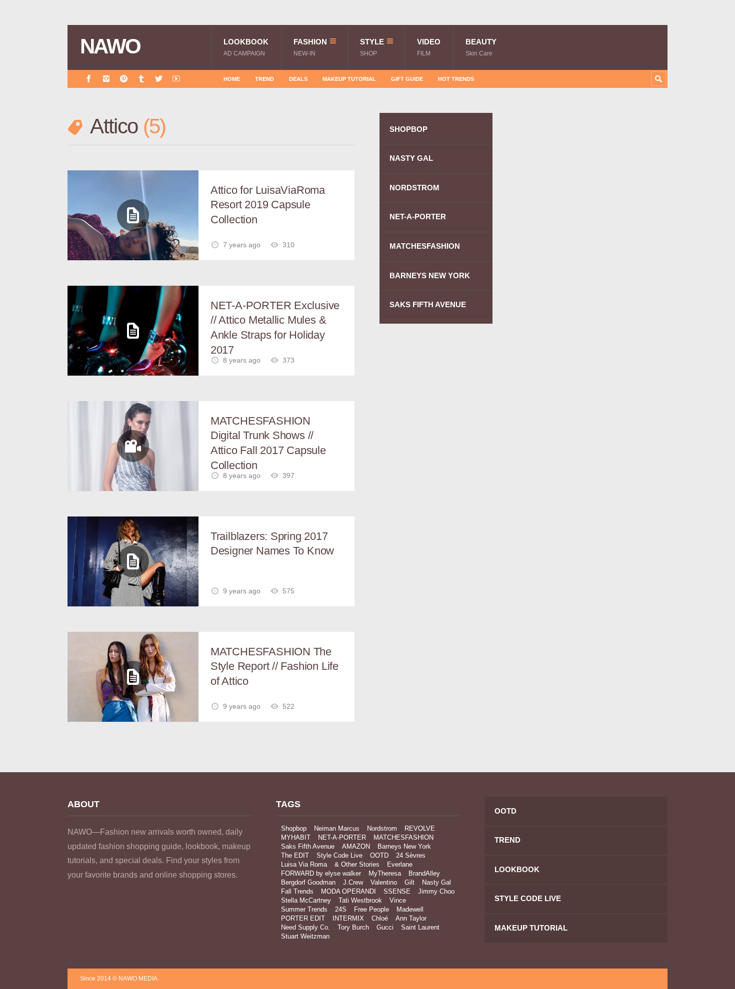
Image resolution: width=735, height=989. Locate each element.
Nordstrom (382, 828)
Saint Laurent (420, 927)
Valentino (383, 882)
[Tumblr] (141, 78)
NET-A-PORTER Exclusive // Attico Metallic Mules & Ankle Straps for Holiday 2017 (275, 327)
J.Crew (353, 882)
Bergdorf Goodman (308, 882)
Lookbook (246, 47)
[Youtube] (176, 78)
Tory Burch (353, 927)
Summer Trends (304, 909)
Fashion (310, 47)
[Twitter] (159, 78)
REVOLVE (419, 828)
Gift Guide (407, 79)
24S (340, 909)
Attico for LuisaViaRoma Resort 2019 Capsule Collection (267, 205)
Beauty (481, 47)
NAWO (110, 46)
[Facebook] (89, 78)
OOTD (379, 855)
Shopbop (293, 828)
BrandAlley (424, 873)
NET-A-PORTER (418, 216)
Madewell (410, 909)
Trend (264, 79)
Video (428, 47)
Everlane (399, 864)
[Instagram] (106, 78)
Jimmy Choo (436, 891)
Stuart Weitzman (305, 936)
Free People (371, 909)
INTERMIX (348, 918)
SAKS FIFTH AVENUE (428, 304)
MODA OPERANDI (348, 891)
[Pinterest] (123, 78)
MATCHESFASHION (425, 246)
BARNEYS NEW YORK (430, 275)
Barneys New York (404, 846)
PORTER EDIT (303, 918)
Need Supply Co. (305, 927)
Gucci (385, 927)
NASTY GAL (411, 158)
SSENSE (397, 891)
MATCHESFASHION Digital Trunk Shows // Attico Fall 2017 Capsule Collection (268, 443)
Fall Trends (297, 891)
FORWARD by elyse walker (321, 873)
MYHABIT (295, 837)
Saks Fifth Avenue (307, 846)
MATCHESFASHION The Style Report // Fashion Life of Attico (274, 666)
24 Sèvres (411, 855)
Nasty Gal (436, 882)
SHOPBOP (409, 129)
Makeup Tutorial (349, 79)
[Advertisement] (593, 291)
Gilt (409, 882)
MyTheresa (384, 873)
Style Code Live (339, 855)
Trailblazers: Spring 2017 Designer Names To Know (272, 543)
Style (372, 47)
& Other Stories (357, 864)
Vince (398, 900)
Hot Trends (456, 79)
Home (232, 79)
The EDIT (295, 855)
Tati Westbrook (360, 900)
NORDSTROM (415, 187)
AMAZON (356, 846)
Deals (298, 79)
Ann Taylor (411, 918)
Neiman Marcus (337, 828)
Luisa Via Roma (304, 864)
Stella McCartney (306, 900)
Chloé (380, 918)
